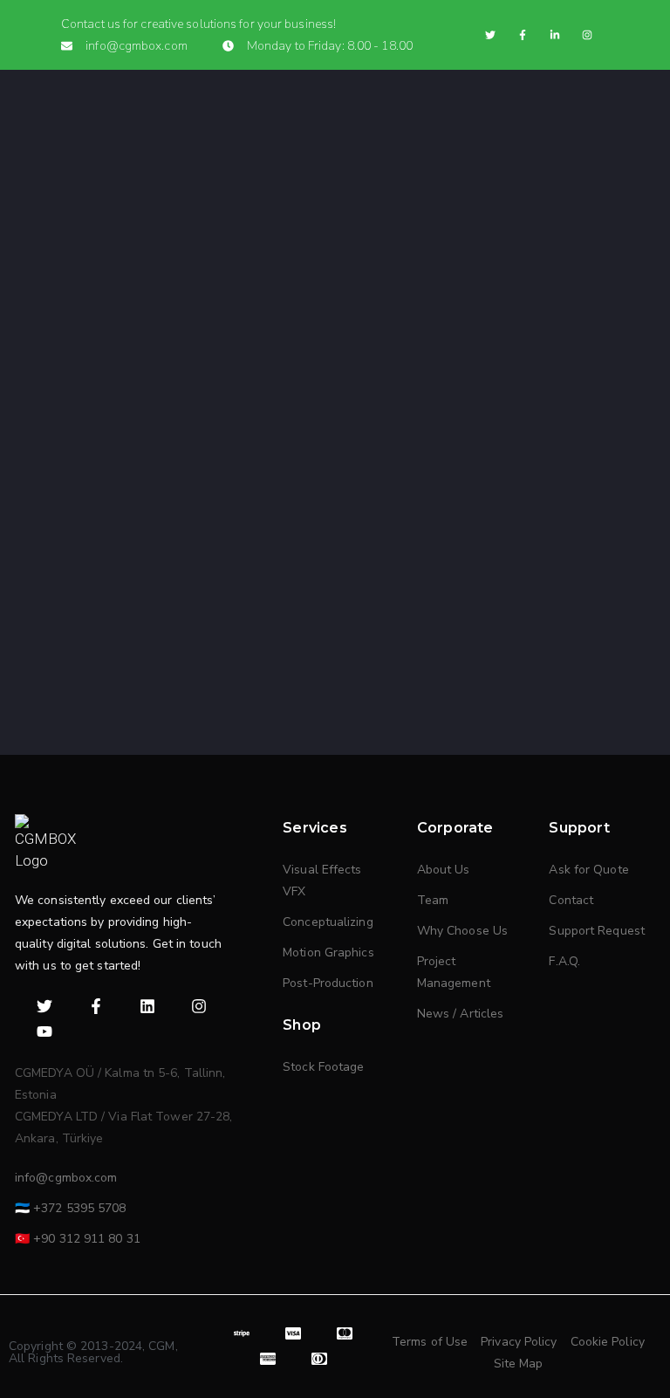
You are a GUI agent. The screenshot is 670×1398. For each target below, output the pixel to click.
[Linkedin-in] (555, 35)
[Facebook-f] (522, 35)
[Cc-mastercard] (345, 1334)
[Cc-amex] (268, 1359)
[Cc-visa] (293, 1334)
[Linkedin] (148, 1006)
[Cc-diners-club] (319, 1359)
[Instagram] (587, 35)
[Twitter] (490, 35)
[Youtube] (45, 1032)
